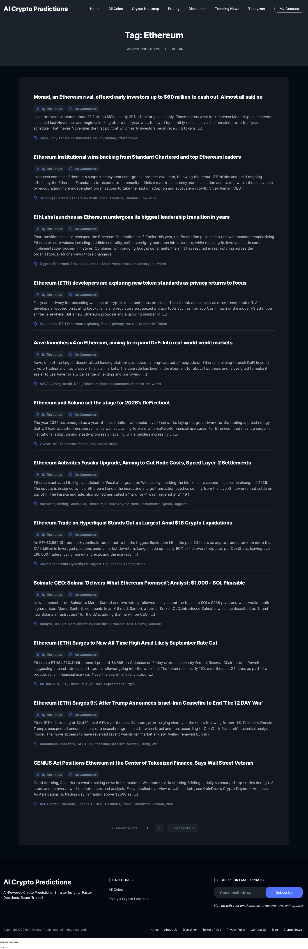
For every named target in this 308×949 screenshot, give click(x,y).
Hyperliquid (78, 564)
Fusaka (110, 504)
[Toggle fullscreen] (6, 942)
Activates (47, 504)
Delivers (69, 624)
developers (49, 324)
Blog (275, 929)
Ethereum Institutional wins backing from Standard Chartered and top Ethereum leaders (137, 157)
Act (43, 804)
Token (162, 324)
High (89, 684)
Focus (105, 324)
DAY (80, 744)
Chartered (62, 198)
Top (144, 198)
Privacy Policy (236, 929)
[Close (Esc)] (16, 942)
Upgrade (180, 504)
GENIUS (97, 804)
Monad (110, 138)
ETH (62, 324)
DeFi (77, 384)
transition (129, 264)
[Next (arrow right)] (6, 947)
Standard (131, 198)
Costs (74, 504)
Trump (145, 744)
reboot (82, 444)
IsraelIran (117, 744)
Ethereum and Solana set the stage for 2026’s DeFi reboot (102, 403)
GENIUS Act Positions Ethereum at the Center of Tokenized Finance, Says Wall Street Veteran (143, 763)
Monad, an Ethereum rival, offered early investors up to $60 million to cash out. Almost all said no (148, 97)
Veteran (157, 804)
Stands (129, 564)
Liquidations (112, 564)
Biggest (46, 264)
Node (135, 504)
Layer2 (123, 504)
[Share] (11, 942)
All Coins (116, 889)
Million (98, 138)
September (113, 684)
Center (52, 804)
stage (113, 444)
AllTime (46, 684)
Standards (147, 324)
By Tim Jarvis (52, 109)
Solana (102, 444)
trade (141, 564)
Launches (92, 264)
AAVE (44, 384)
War (155, 744)
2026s (45, 444)
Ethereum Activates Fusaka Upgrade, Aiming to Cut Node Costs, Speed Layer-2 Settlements (142, 463)
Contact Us (259, 929)
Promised (117, 624)
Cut (83, 504)
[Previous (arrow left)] (2, 947)
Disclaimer (190, 929)
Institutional (98, 198)
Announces (49, 744)
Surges (128, 684)
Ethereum (67, 138)
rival (134, 138)
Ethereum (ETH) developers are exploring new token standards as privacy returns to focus (140, 283)
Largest (95, 564)
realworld (153, 384)
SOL (130, 624)
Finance (83, 804)
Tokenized (141, 804)
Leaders (116, 198)
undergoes (146, 264)
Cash (44, 138)
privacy (118, 324)
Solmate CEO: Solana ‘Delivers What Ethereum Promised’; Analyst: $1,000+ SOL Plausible (139, 583)
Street (126, 804)
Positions (112, 804)
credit (67, 384)
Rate (98, 684)
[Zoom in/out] (2, 942)
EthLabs (76, 264)
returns (131, 324)
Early (53, 138)
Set (92, 444)
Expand (106, 384)
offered (123, 138)
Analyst (46, 624)
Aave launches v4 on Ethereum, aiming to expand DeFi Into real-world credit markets (133, 343)
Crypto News (292, 929)
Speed (167, 504)
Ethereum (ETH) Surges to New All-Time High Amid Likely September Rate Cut (126, 643)
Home (154, 929)
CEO (57, 624)
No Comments (86, 109)
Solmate (154, 624)
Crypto (45, 564)
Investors (83, 138)
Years (161, 264)
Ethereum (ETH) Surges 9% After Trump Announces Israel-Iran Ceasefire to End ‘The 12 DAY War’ (148, 703)
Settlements (150, 504)
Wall (169, 804)
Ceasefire (67, 744)
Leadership (111, 264)
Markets (137, 384)
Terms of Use (211, 929)
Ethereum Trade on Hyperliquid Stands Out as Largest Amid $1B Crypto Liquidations (133, 523)
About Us (170, 929)
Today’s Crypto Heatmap (129, 899)
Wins (152, 198)
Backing (46, 198)
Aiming (55, 384)
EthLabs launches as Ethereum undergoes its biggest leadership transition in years (132, 217)
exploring (91, 324)
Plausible (101, 624)
